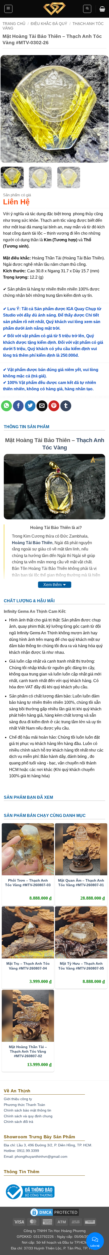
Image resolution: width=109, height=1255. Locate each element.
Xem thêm (52, 585)
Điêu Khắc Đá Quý (49, 23)
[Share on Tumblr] (65, 405)
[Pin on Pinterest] (53, 405)
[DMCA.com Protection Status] (54, 1214)
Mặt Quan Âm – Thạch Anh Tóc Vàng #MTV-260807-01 (81, 882)
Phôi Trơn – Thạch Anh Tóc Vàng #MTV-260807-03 (28, 882)
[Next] (99, 109)
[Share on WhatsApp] (6, 405)
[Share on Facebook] (18, 405)
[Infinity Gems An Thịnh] (54, 9)
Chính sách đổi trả (18, 1122)
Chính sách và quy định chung (28, 1116)
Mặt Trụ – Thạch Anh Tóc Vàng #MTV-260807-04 (28, 965)
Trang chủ (14, 23)
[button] (8, 9)
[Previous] (9, 109)
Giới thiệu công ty (18, 1099)
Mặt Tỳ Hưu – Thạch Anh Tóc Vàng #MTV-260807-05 (81, 965)
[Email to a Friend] (42, 405)
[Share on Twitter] (30, 405)
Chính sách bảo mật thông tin (27, 1110)
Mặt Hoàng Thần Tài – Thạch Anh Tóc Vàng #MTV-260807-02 (28, 1051)
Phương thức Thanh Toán (24, 1105)
